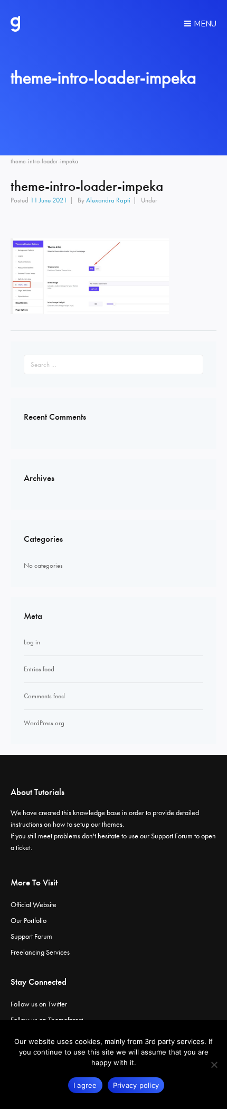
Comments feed (44, 696)
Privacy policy (136, 1085)
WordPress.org (44, 723)
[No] (214, 1064)
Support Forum (172, 835)
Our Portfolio (28, 920)
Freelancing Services (40, 952)
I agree (85, 1085)
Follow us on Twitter (39, 1004)
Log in (32, 642)
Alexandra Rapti (108, 200)
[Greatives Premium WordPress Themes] (15, 24)
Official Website (33, 904)
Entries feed (39, 669)
